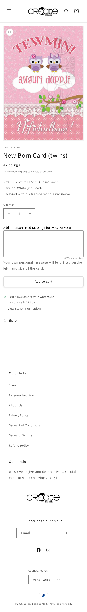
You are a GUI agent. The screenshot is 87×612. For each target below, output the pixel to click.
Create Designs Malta (37, 603)
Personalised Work (22, 395)
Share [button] (12, 320)
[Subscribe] (66, 533)
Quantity (8, 205)
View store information (24, 308)
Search (14, 385)
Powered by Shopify (60, 603)
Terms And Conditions (25, 425)
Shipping (22, 171)
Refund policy (19, 445)
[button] (9, 11)
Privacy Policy (18, 415)
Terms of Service (20, 435)
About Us (15, 405)
